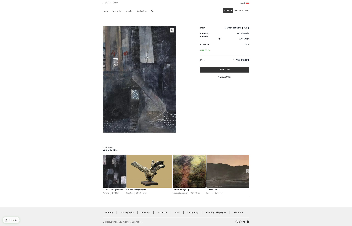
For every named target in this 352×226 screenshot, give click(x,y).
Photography (127, 212)
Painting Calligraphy (216, 212)
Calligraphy (192, 212)
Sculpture (162, 212)
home (105, 11)
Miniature (238, 212)
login (105, 3)
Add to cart (224, 69)
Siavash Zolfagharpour (236, 27)
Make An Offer (224, 76)
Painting (109, 212)
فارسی (242, 3)
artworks (117, 11)
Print (177, 212)
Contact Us (142, 11)
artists (129, 11)
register (114, 3)
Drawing (145, 212)
